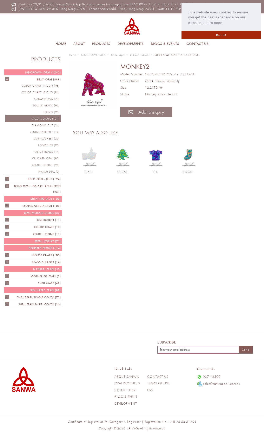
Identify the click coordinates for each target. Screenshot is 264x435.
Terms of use (158, 383)
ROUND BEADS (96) (46, 105)
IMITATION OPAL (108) (45, 198)
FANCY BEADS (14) (47, 151)
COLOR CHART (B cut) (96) (41, 92)
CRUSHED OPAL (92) (46, 158)
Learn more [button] (213, 23)
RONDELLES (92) (49, 145)
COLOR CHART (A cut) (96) (41, 85)
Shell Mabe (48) (49, 283)
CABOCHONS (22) (47, 98)
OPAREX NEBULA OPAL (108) (41, 205)
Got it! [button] (221, 35)
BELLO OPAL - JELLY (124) (44, 179)
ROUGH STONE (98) (46, 165)
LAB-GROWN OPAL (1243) (43, 72)
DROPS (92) (52, 112)
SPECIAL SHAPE (140, 54)
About (79, 44)
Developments (131, 44)
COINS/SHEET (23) (47, 138)
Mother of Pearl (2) (46, 276)
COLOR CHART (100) (46, 255)
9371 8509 (211, 377)
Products (101, 44)
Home (60, 44)
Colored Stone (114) (44, 248)
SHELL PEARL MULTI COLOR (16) (39, 304)
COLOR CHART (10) (47, 227)
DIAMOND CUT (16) (46, 125)
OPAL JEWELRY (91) (48, 241)
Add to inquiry (150, 112)
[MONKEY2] (93, 85)
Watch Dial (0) (49, 171)
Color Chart (125, 390)
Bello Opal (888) (49, 79)
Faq (150, 390)
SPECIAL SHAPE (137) (45, 118)
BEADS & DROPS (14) (46, 262)
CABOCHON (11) (49, 220)
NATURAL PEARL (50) (47, 269)
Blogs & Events (165, 44)
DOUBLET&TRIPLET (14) (44, 131)
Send (245, 350)
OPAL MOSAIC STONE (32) (42, 213)
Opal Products (127, 383)
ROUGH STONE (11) (47, 234)
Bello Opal (118, 54)
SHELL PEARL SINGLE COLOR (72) (39, 297)
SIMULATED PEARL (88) (45, 290)
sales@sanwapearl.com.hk (221, 384)
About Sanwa (126, 377)
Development (125, 403)
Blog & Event (125, 397)
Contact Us (197, 44)
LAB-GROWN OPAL (93, 54)
